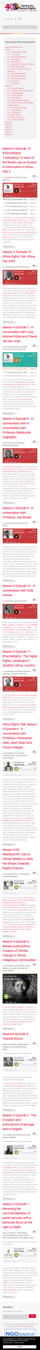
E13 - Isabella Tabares (16, 88)
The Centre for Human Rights (13, 467)
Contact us (9, 134)
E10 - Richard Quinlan (15, 95)
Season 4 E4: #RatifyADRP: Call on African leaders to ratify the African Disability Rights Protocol (18, 859)
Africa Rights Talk (24, 399)
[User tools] (35, 176)
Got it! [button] (19, 1347)
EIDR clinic (6, 237)
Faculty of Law (14, 1326)
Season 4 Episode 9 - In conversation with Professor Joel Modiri (18, 512)
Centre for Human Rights (14, 1007)
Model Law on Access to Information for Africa (19, 232)
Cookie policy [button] (8, 1342)
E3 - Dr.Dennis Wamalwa (16, 79)
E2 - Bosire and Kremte (16, 117)
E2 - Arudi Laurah (14, 81)
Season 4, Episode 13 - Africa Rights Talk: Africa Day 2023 (19, 256)
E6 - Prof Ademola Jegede (17, 108)
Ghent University (8, 469)
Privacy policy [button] (19, 1342)
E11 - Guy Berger (14, 54)
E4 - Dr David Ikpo (14, 112)
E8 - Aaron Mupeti (14, 62)
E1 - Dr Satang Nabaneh (16, 120)
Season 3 (8, 127)
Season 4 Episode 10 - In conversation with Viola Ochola (19, 590)
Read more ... (10, 246)
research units (23, 634)
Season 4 (8, 124)
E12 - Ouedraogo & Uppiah (17, 52)
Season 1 (8, 132)
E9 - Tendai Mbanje (14, 98)
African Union (19, 484)
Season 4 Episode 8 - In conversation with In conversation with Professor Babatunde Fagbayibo (18, 428)
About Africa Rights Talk (13, 47)
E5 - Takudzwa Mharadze (17, 74)
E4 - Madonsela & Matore (17, 76)
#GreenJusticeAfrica (17, 1010)
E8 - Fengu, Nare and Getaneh (18, 100)
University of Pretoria (16, 625)
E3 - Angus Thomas (15, 115)
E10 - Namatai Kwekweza (17, 57)
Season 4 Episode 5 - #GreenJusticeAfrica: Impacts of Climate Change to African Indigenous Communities (19, 951)
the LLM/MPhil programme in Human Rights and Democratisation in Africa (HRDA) (20, 627)
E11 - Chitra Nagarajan (16, 93)
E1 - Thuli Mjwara (14, 83)
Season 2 (8, 129)
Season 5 (8, 122)
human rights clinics (12, 632)
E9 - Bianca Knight (14, 59)
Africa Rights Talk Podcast (23, 223)
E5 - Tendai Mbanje (14, 110)
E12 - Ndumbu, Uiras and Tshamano (20, 91)
